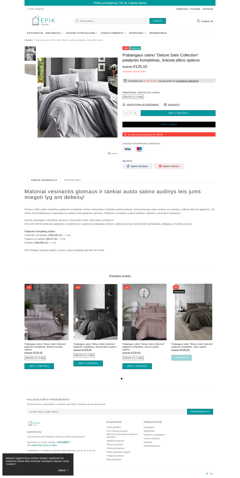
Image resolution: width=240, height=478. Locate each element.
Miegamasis (149, 431)
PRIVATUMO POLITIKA (43, 470)
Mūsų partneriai (114, 459)
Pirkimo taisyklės (115, 444)
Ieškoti (157, 21)
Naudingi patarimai (115, 441)
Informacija (208, 9)
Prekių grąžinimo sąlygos (118, 452)
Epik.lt (43, 20)
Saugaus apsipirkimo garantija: (141, 143)
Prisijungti (195, 9)
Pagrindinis (28, 40)
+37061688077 (63, 442)
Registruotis (182, 9)
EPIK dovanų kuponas (117, 431)
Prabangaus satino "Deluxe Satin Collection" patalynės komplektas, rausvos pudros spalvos (143, 347)
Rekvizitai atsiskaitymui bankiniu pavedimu (122, 435)
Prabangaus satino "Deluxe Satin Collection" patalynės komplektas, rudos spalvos (192, 345)
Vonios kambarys (152, 438)
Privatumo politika (115, 456)
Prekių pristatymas (115, 448)
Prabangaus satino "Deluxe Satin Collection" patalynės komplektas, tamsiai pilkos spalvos (95, 345)
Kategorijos (149, 427)
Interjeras (148, 442)
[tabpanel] (46, 330)
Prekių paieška (114, 427)
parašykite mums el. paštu (44, 445)
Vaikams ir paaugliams (154, 434)
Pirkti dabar (169, 124)
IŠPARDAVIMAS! (152, 446)
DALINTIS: (127, 161)
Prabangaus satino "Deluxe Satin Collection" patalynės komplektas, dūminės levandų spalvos (45, 347)
